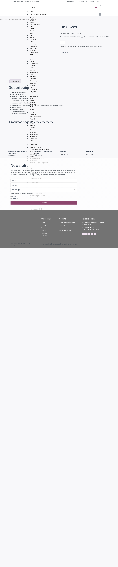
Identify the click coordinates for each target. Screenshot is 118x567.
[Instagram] (86, 234)
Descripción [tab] (15, 81)
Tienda (14, 196)
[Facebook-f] (83, 234)
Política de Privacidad (56, 244)
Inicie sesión (12, 156)
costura (79, 46)
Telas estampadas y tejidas (38, 14)
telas (91, 46)
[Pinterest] (92, 234)
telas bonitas (98, 46)
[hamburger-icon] (96, 7)
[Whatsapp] (95, 234)
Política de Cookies (70, 244)
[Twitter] (89, 234)
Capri (27, 19)
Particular (15, 199)
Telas (31, 11)
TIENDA (32, 8)
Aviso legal (44, 244)
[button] (100, 5)
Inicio (1, 19)
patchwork (85, 46)
